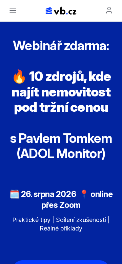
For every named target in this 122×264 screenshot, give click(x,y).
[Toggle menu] (13, 10)
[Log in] (109, 10)
